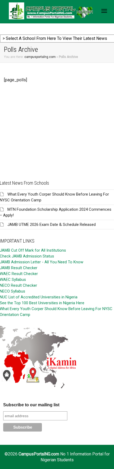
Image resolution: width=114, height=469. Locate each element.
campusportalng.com (40, 57)
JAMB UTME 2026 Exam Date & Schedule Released (51, 224)
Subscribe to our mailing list (31, 405)
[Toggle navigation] (104, 10)
